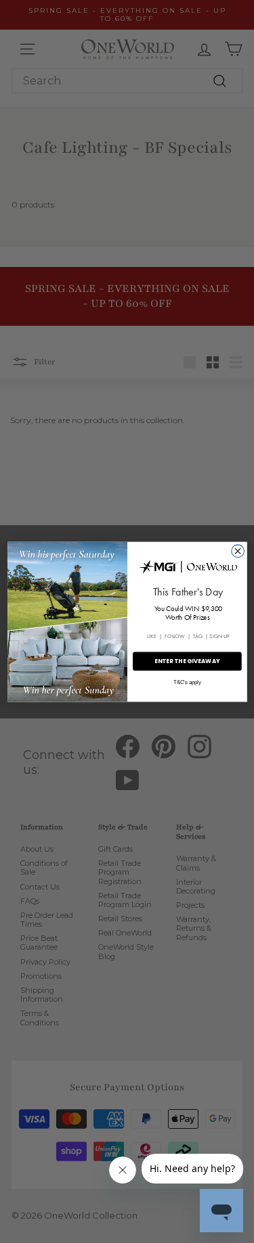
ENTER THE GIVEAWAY (186, 660)
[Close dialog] (237, 550)
